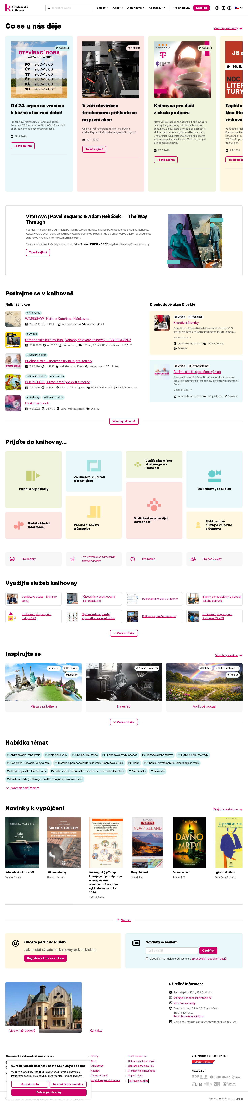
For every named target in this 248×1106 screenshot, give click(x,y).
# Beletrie (53, 668)
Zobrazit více (126, 633)
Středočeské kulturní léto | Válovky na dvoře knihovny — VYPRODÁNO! (78, 340)
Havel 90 (124, 706)
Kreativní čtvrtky (186, 323)
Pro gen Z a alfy (212, 559)
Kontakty (155, 7)
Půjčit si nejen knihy (33, 489)
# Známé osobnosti (147, 668)
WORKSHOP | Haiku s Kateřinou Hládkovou (57, 319)
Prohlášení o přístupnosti (141, 1070)
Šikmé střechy (57, 872)
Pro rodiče (148, 559)
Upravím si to (30, 1084)
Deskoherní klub (37, 403)
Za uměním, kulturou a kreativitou (89, 479)
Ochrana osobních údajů (141, 1061)
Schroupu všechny (48, 1092)
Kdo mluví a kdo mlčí (19, 872)
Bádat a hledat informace (39, 525)
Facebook (217, 8)
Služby (101, 7)
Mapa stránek (135, 1075)
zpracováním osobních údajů (209, 958)
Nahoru (126, 920)
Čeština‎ (239, 8)
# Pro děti (232, 675)
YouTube (229, 8)
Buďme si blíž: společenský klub (197, 372)
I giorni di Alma (225, 872)
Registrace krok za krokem (45, 958)
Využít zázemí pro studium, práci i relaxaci (158, 464)
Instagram (223, 8)
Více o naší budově (22, 1030)
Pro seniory (29, 559)
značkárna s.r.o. (226, 1098)
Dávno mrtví (181, 872)
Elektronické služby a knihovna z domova (219, 525)
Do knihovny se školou (214, 489)
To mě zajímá (23, 145)
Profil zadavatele (137, 1056)
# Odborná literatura (227, 668)
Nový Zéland (139, 872)
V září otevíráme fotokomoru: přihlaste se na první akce (109, 113)
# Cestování (70, 668)
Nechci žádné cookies (68, 1084)
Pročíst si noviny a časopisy (86, 527)
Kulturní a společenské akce (159, 616)
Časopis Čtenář (99, 1075)
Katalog (201, 7)
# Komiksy (71, 675)
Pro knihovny (181, 7)
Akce (116, 7)
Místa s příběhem (44, 706)
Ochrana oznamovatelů (141, 1066)
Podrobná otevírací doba (188, 1016)
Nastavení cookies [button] (138, 1081)
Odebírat (208, 950)
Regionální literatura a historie (160, 598)
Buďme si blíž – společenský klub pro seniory (58, 361)
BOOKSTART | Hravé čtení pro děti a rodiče (57, 382)
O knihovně (134, 7)
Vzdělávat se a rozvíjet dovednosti (151, 520)
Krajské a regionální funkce (105, 1080)
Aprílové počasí (204, 706)
